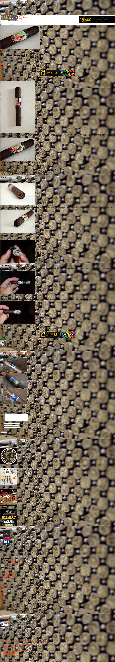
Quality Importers (63, 339)
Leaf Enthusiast (3, 598)
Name (1, 423)
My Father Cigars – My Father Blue (9, 578)
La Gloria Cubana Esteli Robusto (17, 563)
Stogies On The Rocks (4, 606)
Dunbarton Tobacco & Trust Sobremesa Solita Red (12, 577)
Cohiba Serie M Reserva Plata (8, 388)
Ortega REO (45, 339)
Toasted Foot (2, 612)
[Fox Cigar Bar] (8, 484)
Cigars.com (15, 339)
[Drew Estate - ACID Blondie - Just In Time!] (57, 76)
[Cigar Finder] (6, 537)
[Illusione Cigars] (8, 464)
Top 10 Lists (5, 8)
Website (1, 427)
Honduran (28, 339)
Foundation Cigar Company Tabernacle (13, 353)
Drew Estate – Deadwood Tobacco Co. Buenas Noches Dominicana (16, 569)
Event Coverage (6, 617)
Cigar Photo (2, 596)
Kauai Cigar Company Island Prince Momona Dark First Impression (20, 562)
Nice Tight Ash (3, 602)
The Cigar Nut (3, 594)
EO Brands (24, 339)
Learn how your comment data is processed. (23, 434)
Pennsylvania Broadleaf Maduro (54, 339)
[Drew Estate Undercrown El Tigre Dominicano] (15, 372)
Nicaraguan (32, 339)
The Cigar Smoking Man (5, 610)
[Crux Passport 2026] (15, 403)
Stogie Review (3, 604)
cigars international (9, 339)
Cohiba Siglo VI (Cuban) (10, 561)
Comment (2, 421)
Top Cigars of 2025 (6, 576)
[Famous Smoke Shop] (8, 525)
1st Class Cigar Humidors (5, 584)
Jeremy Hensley (5, 57)
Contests (4, 11)
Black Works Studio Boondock (9, 575)
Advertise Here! (6, 550)
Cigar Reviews (6, 7)
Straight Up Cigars (4, 608)
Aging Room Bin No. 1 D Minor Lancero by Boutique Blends (19, 352)
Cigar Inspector (3, 592)
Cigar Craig (2, 590)
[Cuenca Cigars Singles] (8, 505)
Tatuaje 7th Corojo (6, 579)
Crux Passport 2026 (6, 404)
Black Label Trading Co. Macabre (9, 573)
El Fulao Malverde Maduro (13, 560)
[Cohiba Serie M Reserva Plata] (15, 387)
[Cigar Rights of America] (6, 544)
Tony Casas (5, 564)
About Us (5, 12)
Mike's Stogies (3, 600)
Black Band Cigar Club (4, 586)
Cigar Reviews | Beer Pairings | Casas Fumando (12, 614)
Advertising (7, 13)
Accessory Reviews (6, 9)
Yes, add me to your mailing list (8, 429)
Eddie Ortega (19, 339)
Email (1, 425)
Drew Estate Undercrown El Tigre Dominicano (12, 373)
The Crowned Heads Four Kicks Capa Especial (18, 564)
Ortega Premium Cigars (39, 339)
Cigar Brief (2, 588)
